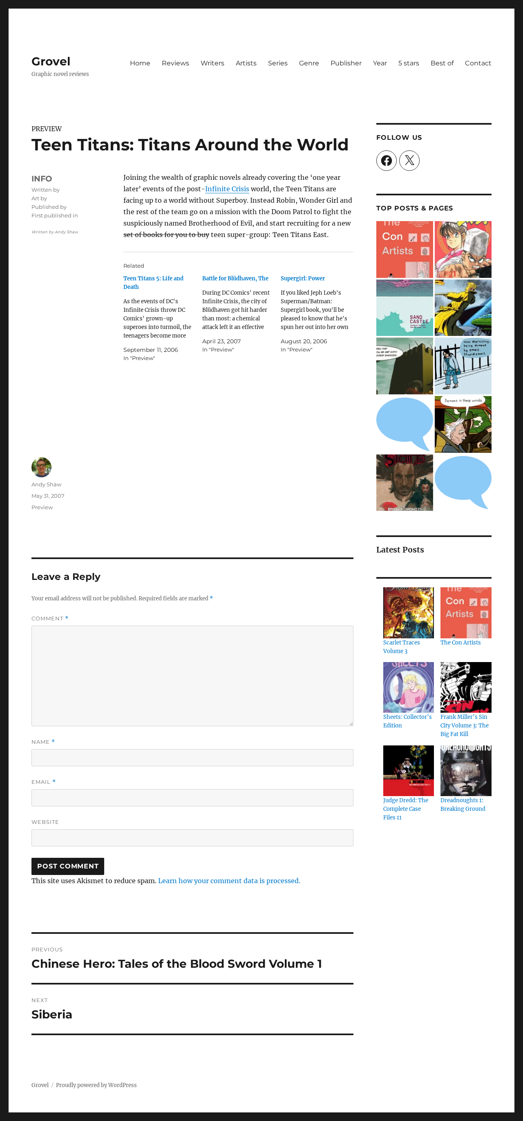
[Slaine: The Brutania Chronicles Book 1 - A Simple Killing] (404, 482)
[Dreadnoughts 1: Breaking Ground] (465, 770)
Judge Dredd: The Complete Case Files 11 (405, 809)
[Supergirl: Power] (320, 314)
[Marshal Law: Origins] (463, 482)
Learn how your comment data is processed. (229, 881)
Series (278, 63)
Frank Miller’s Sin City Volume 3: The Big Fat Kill (464, 726)
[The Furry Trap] (463, 424)
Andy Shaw (46, 484)
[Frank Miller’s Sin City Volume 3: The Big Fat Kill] (465, 687)
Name (43, 741)
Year (380, 63)
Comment (50, 618)
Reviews (175, 63)
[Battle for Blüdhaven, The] (241, 314)
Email (43, 782)
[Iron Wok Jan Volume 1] (463, 249)
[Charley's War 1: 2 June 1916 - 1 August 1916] (404, 424)
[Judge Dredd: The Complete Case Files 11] (408, 770)
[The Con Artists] (404, 249)
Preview (42, 507)
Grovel (50, 61)
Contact (478, 63)
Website (45, 822)
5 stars (408, 63)
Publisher (346, 63)
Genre (309, 63)
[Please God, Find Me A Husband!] (463, 366)
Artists (246, 63)
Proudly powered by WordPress (96, 1085)
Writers (212, 63)
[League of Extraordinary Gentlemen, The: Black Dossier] (463, 308)
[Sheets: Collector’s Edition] (408, 687)
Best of (442, 63)
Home (140, 63)
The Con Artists (460, 642)
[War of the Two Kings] (404, 366)
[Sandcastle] (404, 308)
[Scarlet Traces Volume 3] (408, 612)
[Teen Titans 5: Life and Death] (162, 318)
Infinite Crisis (227, 189)
